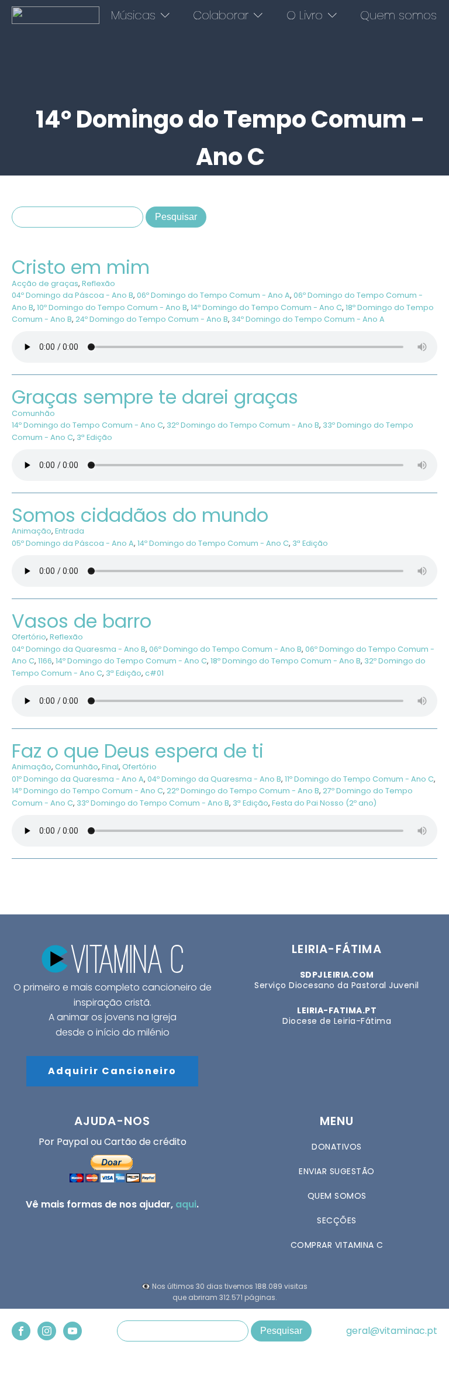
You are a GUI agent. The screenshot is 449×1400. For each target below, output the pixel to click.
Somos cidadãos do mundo (140, 515)
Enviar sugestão (337, 1171)
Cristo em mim (81, 267)
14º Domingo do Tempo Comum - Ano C (266, 307)
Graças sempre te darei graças (155, 397)
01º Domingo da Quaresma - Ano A (78, 779)
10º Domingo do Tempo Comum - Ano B (112, 307)
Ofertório (29, 637)
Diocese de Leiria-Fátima (336, 1015)
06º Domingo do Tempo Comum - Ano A (213, 295)
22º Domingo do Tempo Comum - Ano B (243, 791)
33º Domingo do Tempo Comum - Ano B (153, 803)
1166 (45, 661)
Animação (31, 531)
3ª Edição (94, 437)
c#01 (154, 673)
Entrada (69, 531)
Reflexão (98, 283)
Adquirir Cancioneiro (112, 1071)
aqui (185, 1204)
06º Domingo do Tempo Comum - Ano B (225, 649)
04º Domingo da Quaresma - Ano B (79, 649)
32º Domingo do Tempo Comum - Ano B (243, 425)
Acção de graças (45, 283)
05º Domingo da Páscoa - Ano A (73, 543)
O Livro (304, 15)
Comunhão (33, 413)
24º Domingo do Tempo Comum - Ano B (151, 319)
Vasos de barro (81, 621)
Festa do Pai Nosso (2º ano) (324, 803)
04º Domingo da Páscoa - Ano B (72, 295)
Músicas (133, 15)
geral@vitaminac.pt (391, 1331)
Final (110, 767)
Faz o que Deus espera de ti (138, 751)
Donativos (337, 1147)
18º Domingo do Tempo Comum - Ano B (285, 661)
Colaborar (220, 15)
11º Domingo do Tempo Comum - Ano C (359, 779)
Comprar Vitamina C (337, 1245)
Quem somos (398, 15)
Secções (337, 1220)
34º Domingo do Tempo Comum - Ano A (308, 319)
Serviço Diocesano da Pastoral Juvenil (336, 979)
